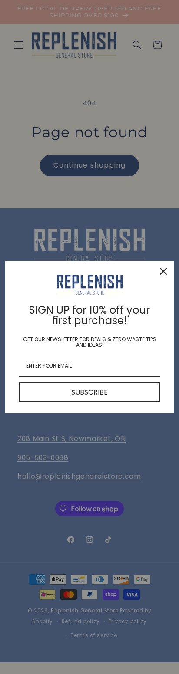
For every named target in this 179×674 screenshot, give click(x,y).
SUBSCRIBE (89, 392)
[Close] (163, 271)
